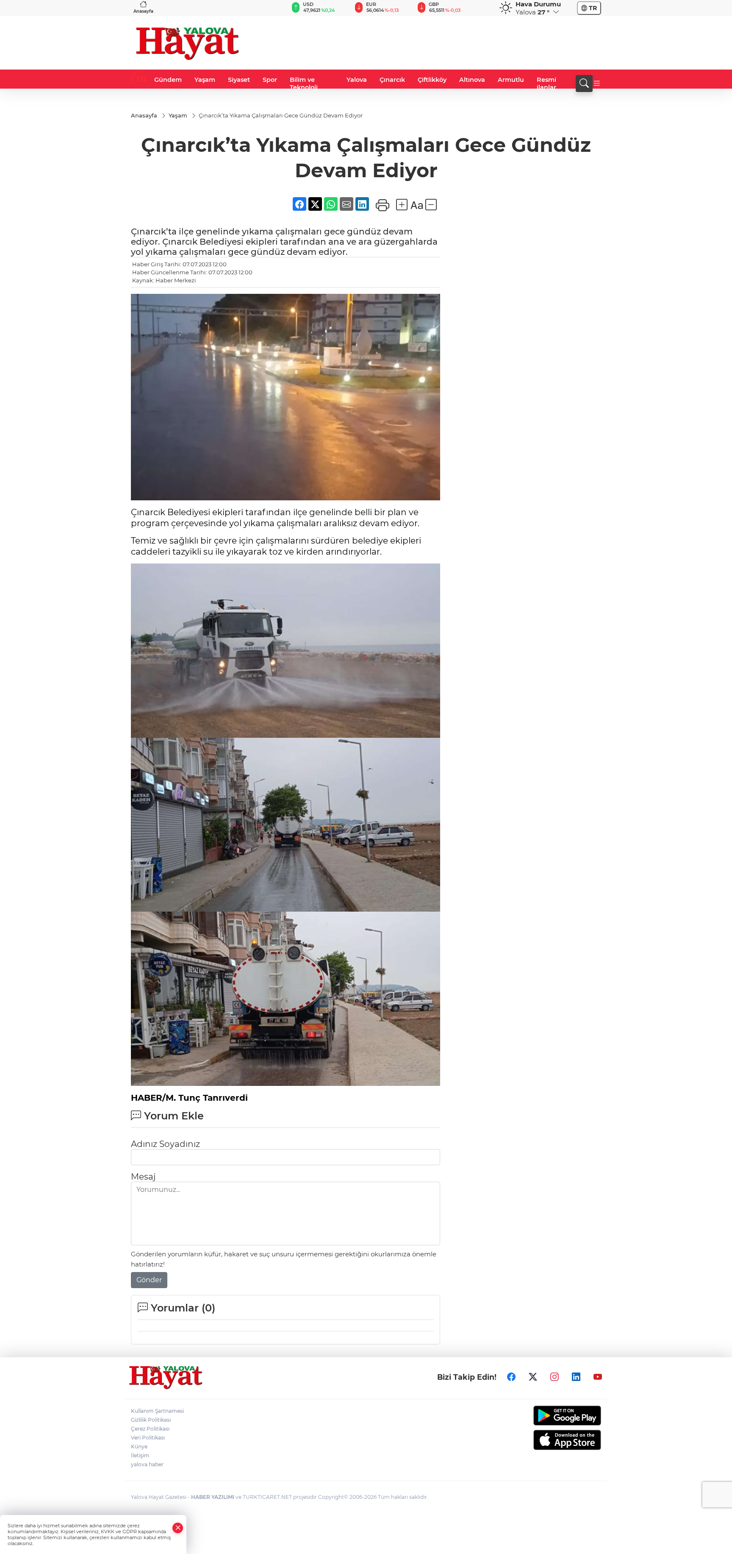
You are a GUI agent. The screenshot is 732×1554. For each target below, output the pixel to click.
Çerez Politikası (150, 1429)
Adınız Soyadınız (165, 1144)
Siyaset (239, 80)
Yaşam (204, 80)
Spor (270, 80)
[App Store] (547, 1440)
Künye (139, 1446)
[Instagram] (554, 1376)
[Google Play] (547, 1416)
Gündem (168, 80)
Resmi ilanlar (546, 83)
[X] (532, 1376)
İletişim (140, 1455)
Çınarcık (392, 80)
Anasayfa (143, 11)
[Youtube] (597, 1376)
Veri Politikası (148, 1437)
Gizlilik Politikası (151, 1420)
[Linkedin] (576, 1376)
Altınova (472, 80)
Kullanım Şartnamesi (157, 1411)
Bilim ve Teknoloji (304, 83)
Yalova (357, 80)
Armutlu (511, 80)
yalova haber (147, 1464)
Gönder (149, 1280)
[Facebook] (511, 1376)
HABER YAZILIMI (212, 1497)
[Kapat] (178, 1528)
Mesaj (143, 1177)
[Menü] (597, 83)
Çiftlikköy (432, 80)
